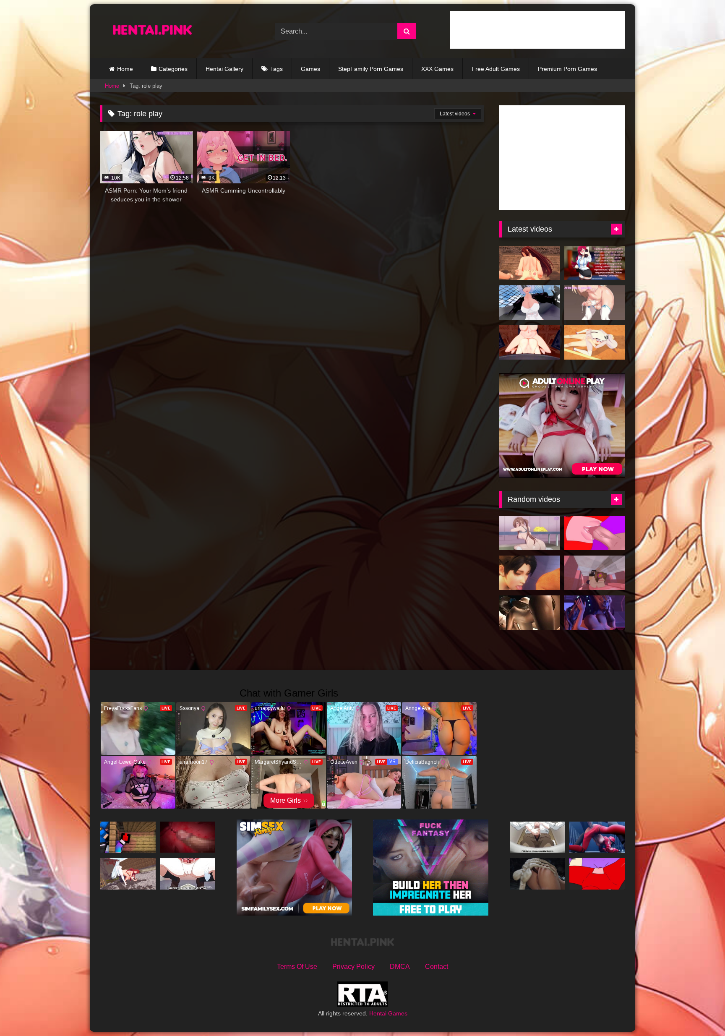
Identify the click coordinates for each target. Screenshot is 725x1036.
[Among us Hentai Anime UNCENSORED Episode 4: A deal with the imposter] (597, 874)
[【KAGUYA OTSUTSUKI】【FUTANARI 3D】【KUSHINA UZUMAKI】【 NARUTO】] (128, 874)
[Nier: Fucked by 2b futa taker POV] (529, 302)
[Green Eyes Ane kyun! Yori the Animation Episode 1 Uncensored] (538, 837)
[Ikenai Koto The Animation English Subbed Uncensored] (188, 874)
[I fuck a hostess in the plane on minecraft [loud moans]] (594, 573)
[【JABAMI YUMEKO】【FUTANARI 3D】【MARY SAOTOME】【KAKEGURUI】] (529, 342)
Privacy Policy (353, 966)
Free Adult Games (496, 68)
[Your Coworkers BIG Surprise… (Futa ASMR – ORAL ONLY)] (594, 263)
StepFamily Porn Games (370, 68)
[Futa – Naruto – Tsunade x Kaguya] (594, 342)
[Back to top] (699, 1011)
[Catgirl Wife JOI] (594, 302)
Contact (436, 966)
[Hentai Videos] (152, 31)
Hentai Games (388, 1013)
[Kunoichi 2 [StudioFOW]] (529, 573)
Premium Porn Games (567, 68)
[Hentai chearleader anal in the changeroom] (529, 533)
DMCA (400, 966)
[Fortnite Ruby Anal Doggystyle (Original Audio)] (597, 837)
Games (310, 68)
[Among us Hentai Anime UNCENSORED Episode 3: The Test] (594, 533)
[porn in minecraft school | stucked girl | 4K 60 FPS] (128, 837)
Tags (276, 68)
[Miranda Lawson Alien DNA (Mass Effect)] (594, 612)
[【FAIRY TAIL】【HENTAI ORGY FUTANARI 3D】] (529, 263)
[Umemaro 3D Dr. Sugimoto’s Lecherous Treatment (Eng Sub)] (529, 612)
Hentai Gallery (224, 68)
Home (125, 68)
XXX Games (437, 68)
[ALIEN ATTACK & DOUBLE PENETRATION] (538, 874)
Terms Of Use (297, 966)
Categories (173, 68)
